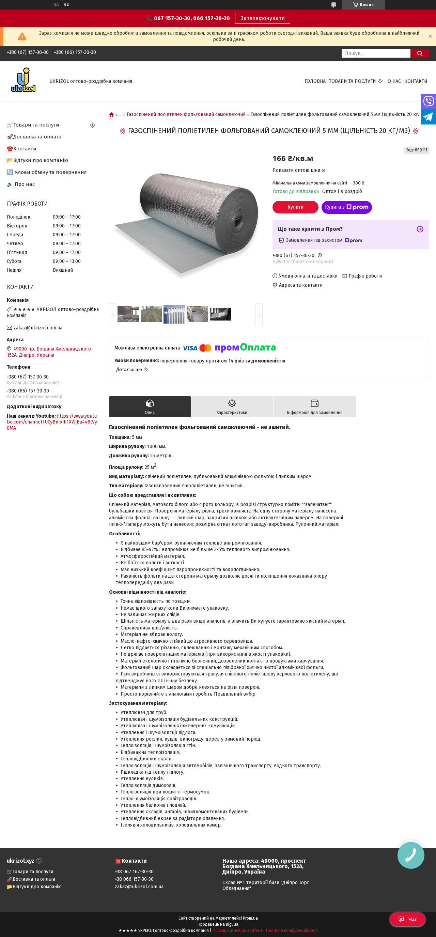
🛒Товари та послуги (33, 125)
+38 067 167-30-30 (134, 872)
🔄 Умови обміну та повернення (47, 172)
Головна (315, 81)
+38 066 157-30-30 (134, 879)
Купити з (335, 207)
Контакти (415, 81)
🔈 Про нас (21, 184)
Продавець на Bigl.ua (218, 924)
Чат (412, 919)
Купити (295, 207)
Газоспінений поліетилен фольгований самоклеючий (186, 114)
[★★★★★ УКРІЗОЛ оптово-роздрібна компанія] (24, 81)
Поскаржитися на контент (237, 930)
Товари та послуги (352, 81)
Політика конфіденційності (292, 930)
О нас (394, 81)
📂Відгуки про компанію (37, 160)
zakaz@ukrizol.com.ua (38, 328)
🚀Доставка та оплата (34, 137)
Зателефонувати (262, 18)
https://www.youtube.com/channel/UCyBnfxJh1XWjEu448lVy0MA (52, 422)
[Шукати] (419, 53)
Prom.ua (250, 918)
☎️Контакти (21, 149)
